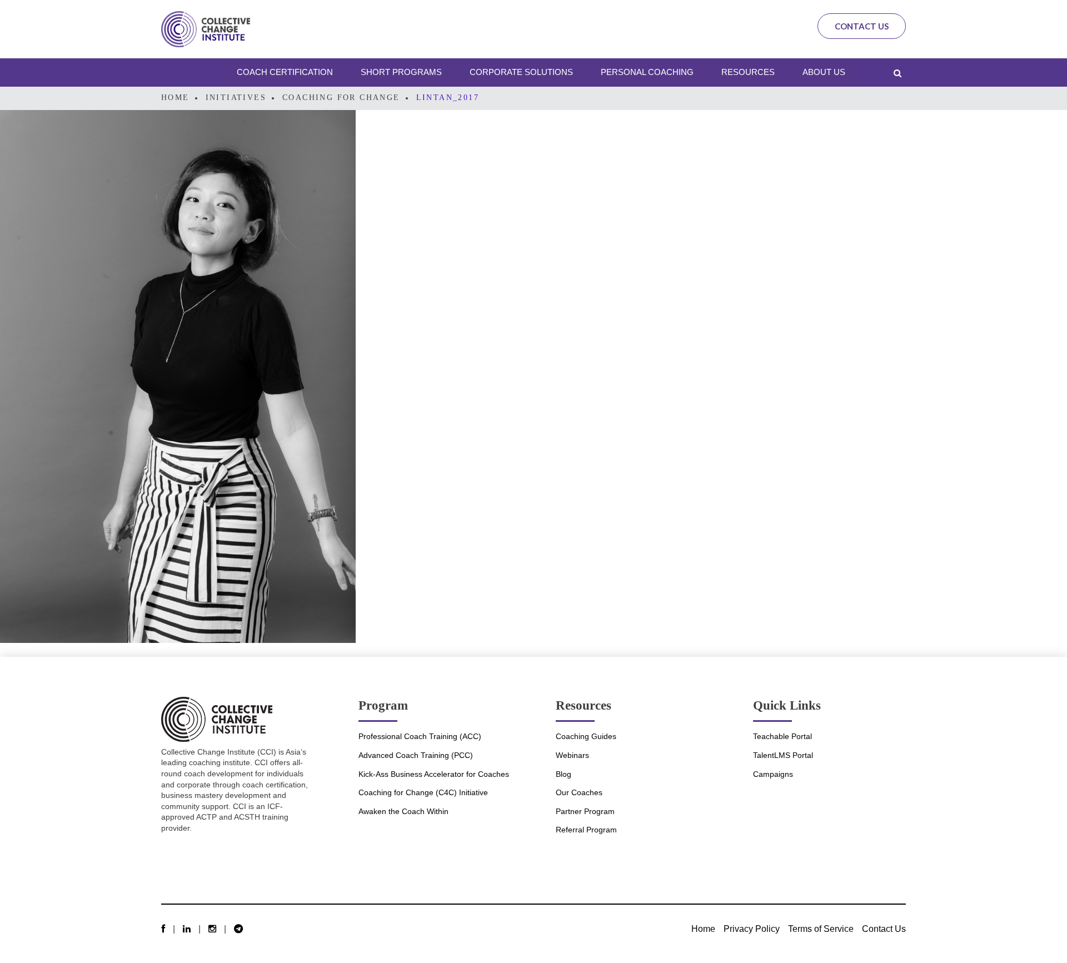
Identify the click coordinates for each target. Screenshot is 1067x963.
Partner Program (585, 811)
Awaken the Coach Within (403, 811)
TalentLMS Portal (783, 755)
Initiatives (236, 97)
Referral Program (586, 829)
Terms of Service (821, 929)
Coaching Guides (586, 736)
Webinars (572, 755)
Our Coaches (579, 792)
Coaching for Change (341, 97)
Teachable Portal (782, 736)
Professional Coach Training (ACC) (419, 736)
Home (175, 97)
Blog (563, 774)
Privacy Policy (752, 929)
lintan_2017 (447, 97)
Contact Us (862, 26)
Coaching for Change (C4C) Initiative (423, 792)
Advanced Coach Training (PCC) (415, 755)
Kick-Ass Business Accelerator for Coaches (433, 774)
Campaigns (773, 774)
